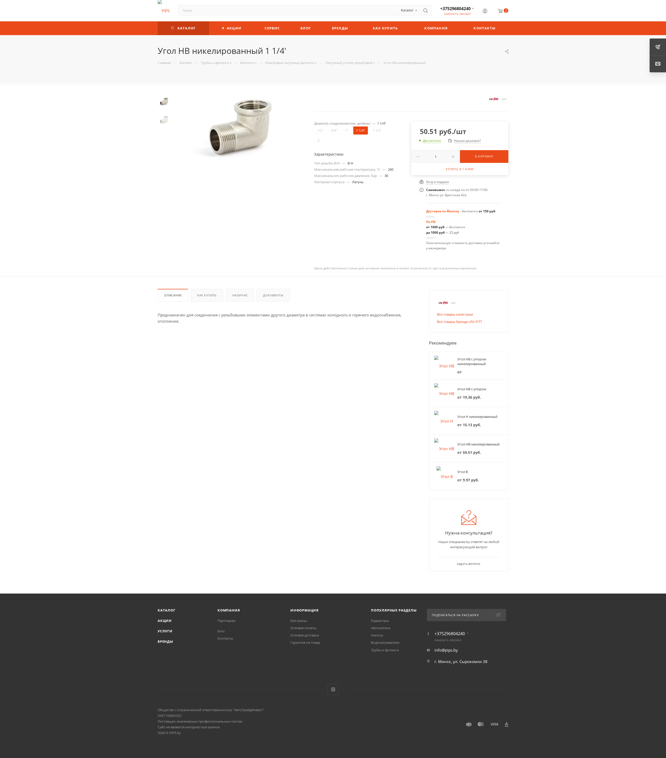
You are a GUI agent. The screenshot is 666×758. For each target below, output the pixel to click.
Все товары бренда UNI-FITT (459, 321)
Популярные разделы (394, 610)
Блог (221, 631)
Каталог (166, 610)
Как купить (207, 295)
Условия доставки (304, 635)
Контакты (225, 638)
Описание (173, 295)
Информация (304, 610)
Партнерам (226, 620)
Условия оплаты (303, 628)
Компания (228, 610)
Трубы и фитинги (385, 650)
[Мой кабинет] (485, 11)
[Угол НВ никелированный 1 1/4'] (239, 127)
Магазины (298, 620)
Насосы (377, 635)
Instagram (333, 689)
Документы (273, 295)
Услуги (165, 631)
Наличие (240, 295)
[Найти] (425, 10)
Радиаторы (380, 620)
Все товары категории (455, 314)
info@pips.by (446, 650)
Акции (165, 620)
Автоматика (380, 628)
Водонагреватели (385, 642)
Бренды (165, 641)
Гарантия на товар (305, 642)
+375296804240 (455, 8)
